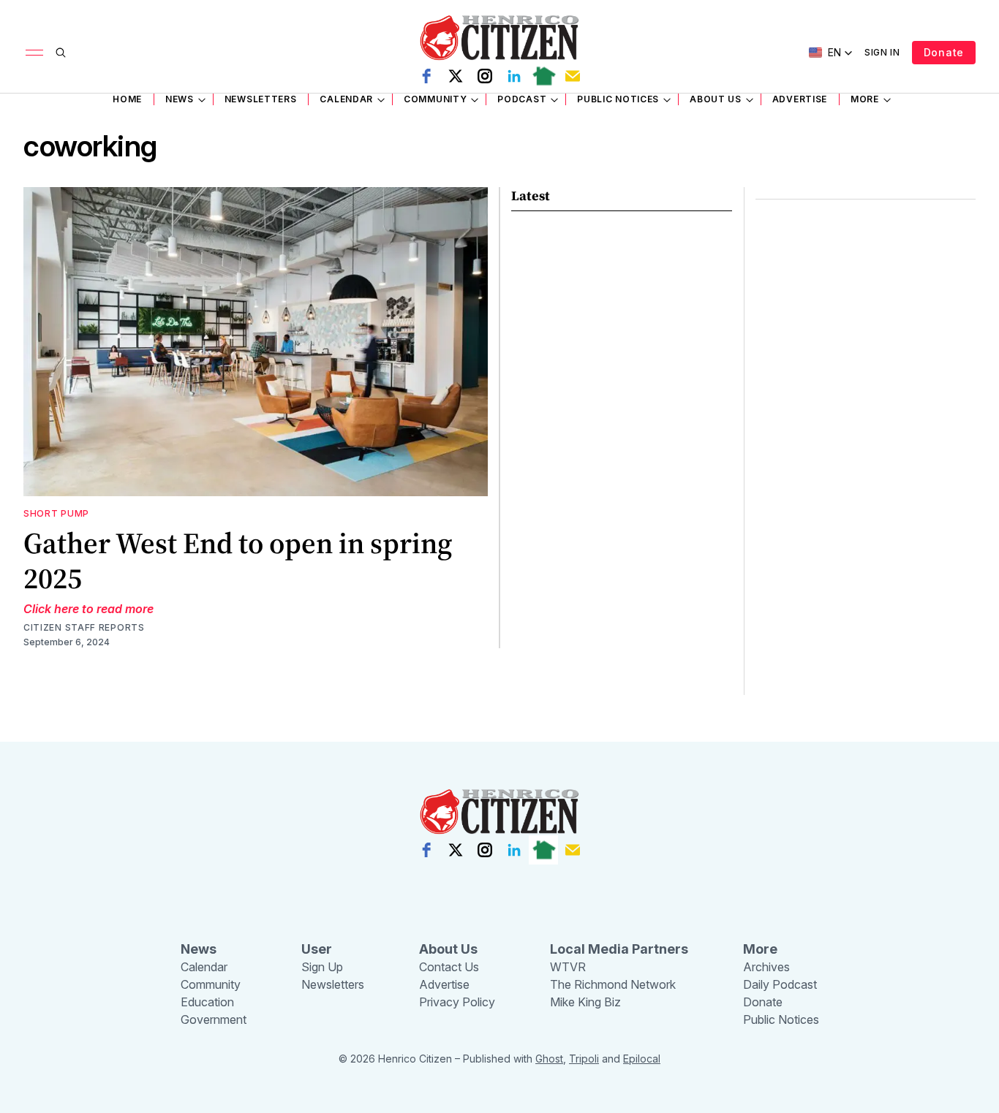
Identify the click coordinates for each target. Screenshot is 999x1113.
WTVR (568, 967)
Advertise (799, 99)
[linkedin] (514, 76)
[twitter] (455, 76)
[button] (831, 52)
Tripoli (584, 1058)
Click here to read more (88, 608)
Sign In (882, 52)
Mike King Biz (585, 1002)
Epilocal (641, 1058)
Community (435, 99)
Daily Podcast (780, 984)
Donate (944, 52)
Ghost (549, 1058)
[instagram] (484, 76)
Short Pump (56, 513)
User (316, 949)
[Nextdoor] (543, 76)
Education (207, 1002)
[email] (572, 76)
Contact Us (449, 967)
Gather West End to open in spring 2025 (237, 560)
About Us (716, 99)
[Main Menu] (34, 53)
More (865, 99)
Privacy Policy (457, 1002)
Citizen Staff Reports (84, 627)
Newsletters (261, 99)
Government (213, 1019)
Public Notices (618, 99)
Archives (766, 967)
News (179, 99)
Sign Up (322, 967)
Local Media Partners (619, 949)
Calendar (346, 99)
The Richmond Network (613, 984)
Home (127, 99)
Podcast (521, 99)
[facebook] (426, 76)
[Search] (61, 52)
